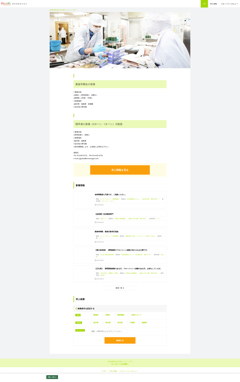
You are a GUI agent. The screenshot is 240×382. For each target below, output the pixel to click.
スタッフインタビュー (229, 4)
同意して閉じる (52, 377)
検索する (120, 340)
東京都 (108, 322)
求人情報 (213, 4)
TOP (204, 4)
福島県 (144, 322)
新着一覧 (119, 288)
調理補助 (121, 315)
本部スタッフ (136, 315)
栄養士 (108, 315)
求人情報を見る (120, 170)
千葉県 (132, 322)
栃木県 (95, 322)
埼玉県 (120, 322)
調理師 (95, 315)
